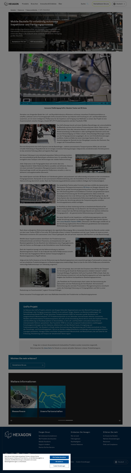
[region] (37, 462)
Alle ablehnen (59, 461)
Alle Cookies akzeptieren (59, 457)
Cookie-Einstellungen (59, 466)
